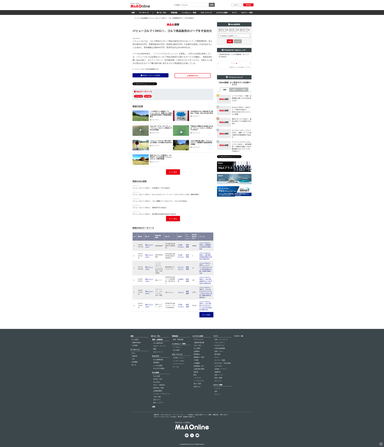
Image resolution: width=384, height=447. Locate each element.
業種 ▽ (180, 236)
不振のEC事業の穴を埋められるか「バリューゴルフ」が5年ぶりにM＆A (201, 128)
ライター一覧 (238, 336)
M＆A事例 (176, 350)
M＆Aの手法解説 (158, 368)
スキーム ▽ (187, 236)
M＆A (133, 353)
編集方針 (156, 415)
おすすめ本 (218, 366)
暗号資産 (217, 354)
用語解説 (156, 362)
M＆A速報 (135, 339)
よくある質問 (157, 365)
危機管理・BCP (199, 366)
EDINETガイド (219, 345)
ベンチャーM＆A (178, 361)
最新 (224, 89)
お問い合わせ (224, 415)
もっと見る (173, 172)
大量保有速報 (136, 342)
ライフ (234, 12)
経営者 (196, 372)
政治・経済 (197, 383)
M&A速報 (144, 18)
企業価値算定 (157, 391)
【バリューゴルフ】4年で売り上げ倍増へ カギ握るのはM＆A (161, 142)
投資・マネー (218, 351)
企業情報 (135, 362)
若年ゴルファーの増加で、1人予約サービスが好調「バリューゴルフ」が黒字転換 (161, 157)
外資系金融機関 (219, 348)
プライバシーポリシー (179, 415)
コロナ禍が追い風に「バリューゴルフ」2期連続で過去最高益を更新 (201, 142)
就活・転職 (218, 378)
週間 (234, 89)
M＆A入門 (155, 356)
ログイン (236, 5)
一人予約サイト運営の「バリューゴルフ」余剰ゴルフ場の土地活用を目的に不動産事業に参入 (161, 114)
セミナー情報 (217, 385)
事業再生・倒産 (199, 357)
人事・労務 (157, 397)
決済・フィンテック (221, 339)
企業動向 (197, 351)
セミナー (217, 394)
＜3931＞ (158, 31)
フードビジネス (199, 381)
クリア (237, 41)
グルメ (216, 357)
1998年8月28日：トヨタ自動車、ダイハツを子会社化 (234, 55)
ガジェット (218, 381)
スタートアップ (206, 12)
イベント (217, 388)
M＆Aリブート (158, 352)
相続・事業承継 (178, 339)
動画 (154, 349)
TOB (133, 359)
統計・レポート (158, 403)
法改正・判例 (157, 379)
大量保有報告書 (199, 342)
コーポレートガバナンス (161, 394)
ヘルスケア (197, 378)
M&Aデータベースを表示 (151, 75)
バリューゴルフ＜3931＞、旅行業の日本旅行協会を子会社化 (154, 214)
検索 (211, 5)
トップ (136, 18)
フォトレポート (219, 342)
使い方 (134, 365)
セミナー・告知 (246, 12)
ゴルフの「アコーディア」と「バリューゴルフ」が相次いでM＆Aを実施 (161, 128)
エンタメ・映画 (219, 360)
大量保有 (135, 356)
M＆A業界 (197, 348)
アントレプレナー (179, 364)
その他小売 (138, 96)
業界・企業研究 (157, 339)
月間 (243, 89)
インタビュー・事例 (189, 12)
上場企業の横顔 (199, 369)
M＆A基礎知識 (158, 359)
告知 (215, 391)
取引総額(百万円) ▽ (194, 236)
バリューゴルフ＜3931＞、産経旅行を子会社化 (149, 207)
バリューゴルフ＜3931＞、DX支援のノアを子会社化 (151, 188)
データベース (144, 12)
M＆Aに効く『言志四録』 (223, 363)
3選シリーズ (218, 375)
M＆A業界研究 (158, 343)
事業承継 (174, 12)
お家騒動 (197, 363)
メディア (181, 292)
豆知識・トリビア (220, 369)
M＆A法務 (156, 376)
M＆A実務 (155, 372)
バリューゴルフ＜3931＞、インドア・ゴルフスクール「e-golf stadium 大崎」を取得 (205, 267)
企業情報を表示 (192, 75)
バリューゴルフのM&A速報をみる (146, 69)
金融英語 (217, 372)
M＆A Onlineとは (166, 415)
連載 (153, 407)
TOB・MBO (198, 345)
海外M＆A (197, 387)
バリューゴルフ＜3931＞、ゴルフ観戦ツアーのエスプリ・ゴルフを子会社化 (159, 201)
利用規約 (190, 415)
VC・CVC (176, 367)
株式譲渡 (148, 96)
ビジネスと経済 (222, 12)
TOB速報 (135, 345)
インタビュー (177, 347)
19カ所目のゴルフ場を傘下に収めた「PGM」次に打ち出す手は (201, 112)
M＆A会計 (156, 382)
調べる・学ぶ (161, 12)
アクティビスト (199, 339)
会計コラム (157, 399)
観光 (195, 375)
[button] (231, 63)
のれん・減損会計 (159, 385)
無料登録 (248, 5)
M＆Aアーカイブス (159, 346)
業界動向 (197, 354)
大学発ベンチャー (179, 358)
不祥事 (196, 360)
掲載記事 (215, 415)
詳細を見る (206, 259)
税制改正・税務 (158, 388)
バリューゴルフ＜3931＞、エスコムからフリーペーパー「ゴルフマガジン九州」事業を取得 (165, 194)
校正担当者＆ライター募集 (203, 415)
